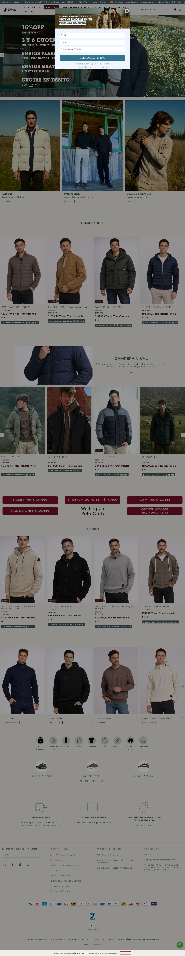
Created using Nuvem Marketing (92, 67)
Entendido (125, 953)
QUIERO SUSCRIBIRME (92, 57)
